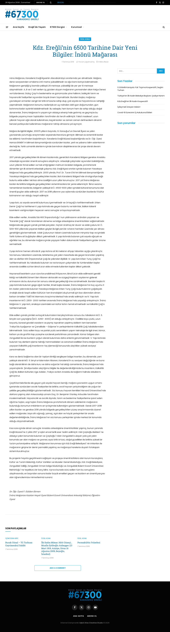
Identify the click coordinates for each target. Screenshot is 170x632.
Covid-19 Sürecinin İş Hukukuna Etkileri (134, 112)
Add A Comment (58, 568)
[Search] (163, 27)
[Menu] (7, 27)
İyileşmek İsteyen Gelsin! (128, 107)
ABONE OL (40, 2)
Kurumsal (76, 27)
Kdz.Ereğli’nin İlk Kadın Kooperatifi (132, 101)
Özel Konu (85, 39)
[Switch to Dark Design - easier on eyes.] (50, 2)
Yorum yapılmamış (87, 62)
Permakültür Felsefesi (88, 542)
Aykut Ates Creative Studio (91, 623)
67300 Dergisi (57, 27)
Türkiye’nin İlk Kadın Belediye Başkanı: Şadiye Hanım (92, 2)
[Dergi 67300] (21, 14)
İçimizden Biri (11, 538)
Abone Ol (92, 616)
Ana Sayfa (18, 27)
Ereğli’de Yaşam (37, 27)
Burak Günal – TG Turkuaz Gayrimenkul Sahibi (18, 544)
